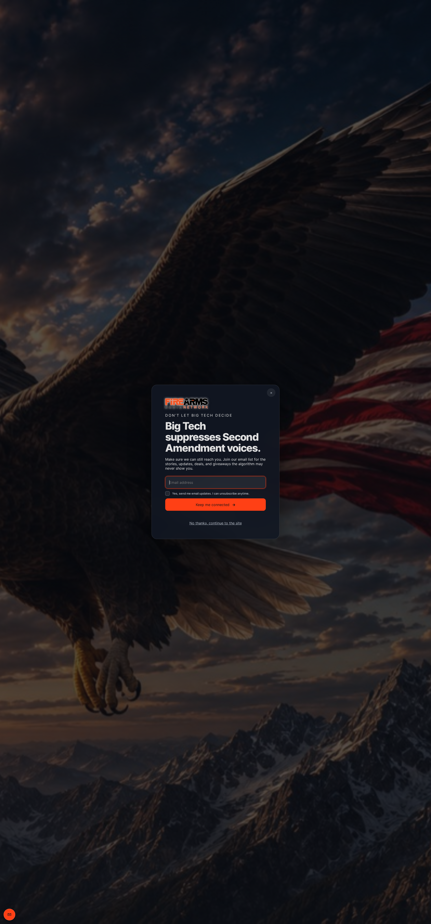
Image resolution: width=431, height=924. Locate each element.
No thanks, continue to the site (215, 523)
